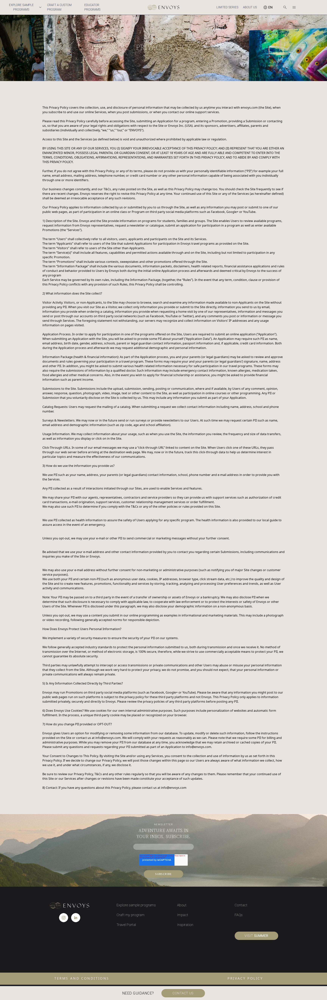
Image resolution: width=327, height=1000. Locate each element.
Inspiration (185, 925)
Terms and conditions (81, 978)
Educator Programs (92, 7)
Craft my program (130, 915)
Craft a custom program (59, 7)
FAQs (239, 915)
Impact (182, 915)
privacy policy (245, 978)
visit (256, 936)
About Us (250, 7)
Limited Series (227, 7)
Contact (241, 905)
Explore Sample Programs (21, 7)
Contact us (183, 993)
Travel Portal (126, 925)
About (181, 905)
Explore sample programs (136, 905)
